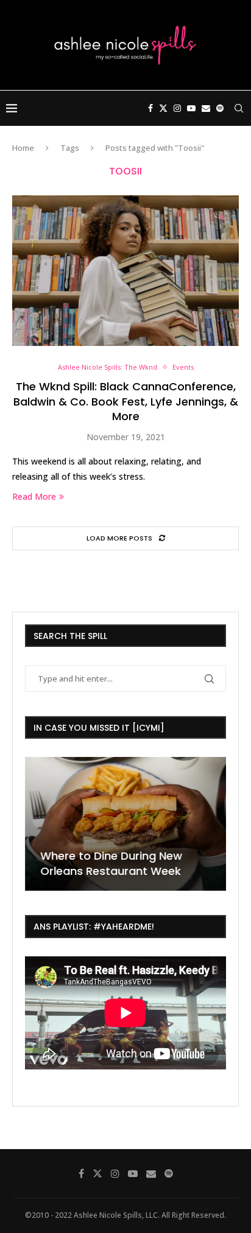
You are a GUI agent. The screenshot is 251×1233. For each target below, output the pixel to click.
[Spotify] (220, 108)
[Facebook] (150, 108)
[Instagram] (177, 108)
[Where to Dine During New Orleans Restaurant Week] (125, 824)
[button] (36, 823)
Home (23, 147)
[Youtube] (191, 108)
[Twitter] (163, 108)
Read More (34, 496)
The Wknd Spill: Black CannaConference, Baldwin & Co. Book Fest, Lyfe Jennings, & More (125, 401)
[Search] (239, 108)
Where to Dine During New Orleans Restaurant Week (111, 864)
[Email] (206, 108)
